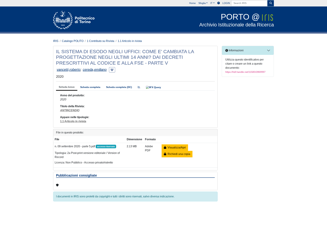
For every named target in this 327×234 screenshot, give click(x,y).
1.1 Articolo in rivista (130, 41)
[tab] (139, 87)
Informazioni (236, 50)
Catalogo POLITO (72, 41)
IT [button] (211, 3)
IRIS (55, 41)
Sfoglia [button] (202, 3)
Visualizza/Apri (176, 147)
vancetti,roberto (68, 69)
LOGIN (226, 3)
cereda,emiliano (95, 69)
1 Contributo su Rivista (100, 41)
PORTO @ (236, 19)
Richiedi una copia (178, 154)
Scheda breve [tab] (67, 87)
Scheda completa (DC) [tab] (119, 87)
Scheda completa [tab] (90, 87)
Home (192, 3)
